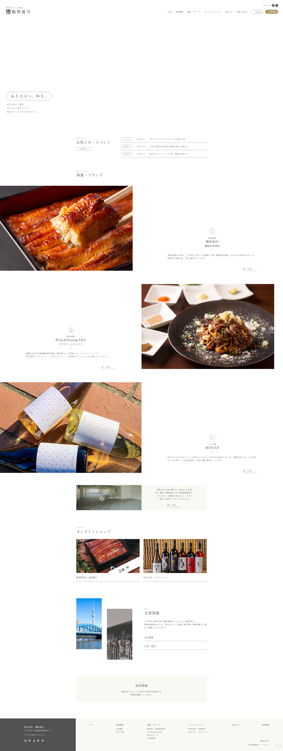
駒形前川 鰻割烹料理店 (156, 729)
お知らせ (235, 725)
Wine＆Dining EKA (155, 732)
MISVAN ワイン (153, 735)
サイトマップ (265, 744)
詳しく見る (247, 269)
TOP (91, 724)
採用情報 (265, 725)
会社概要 (148, 637)
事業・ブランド (153, 725)
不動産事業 (151, 738)
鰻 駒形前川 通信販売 (196, 729)
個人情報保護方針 (254, 744)
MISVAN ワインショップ (198, 732)
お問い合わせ (264, 741)
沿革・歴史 (150, 646)
